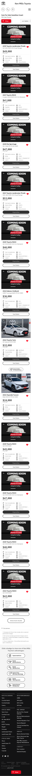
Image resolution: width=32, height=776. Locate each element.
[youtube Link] (5, 756)
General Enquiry (21, 751)
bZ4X (3, 722)
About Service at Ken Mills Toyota (23, 737)
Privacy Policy (13, 762)
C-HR (3, 717)
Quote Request (21, 723)
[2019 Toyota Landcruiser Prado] (16, 34)
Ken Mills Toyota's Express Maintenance (23, 741)
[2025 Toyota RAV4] (16, 230)
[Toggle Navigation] (29, 9)
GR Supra (19, 700)
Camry (3, 705)
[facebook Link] (3, 756)
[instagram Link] (8, 756)
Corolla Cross (6, 714)
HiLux (3, 741)
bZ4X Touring (5, 724)
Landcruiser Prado (7, 731)
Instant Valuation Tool (23, 720)
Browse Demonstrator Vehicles (23, 717)
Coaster (4, 750)
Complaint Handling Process (25, 762)
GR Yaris (19, 705)
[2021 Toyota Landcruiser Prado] (16, 181)
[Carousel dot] (13, 41)
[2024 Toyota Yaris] (16, 328)
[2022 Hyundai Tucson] (16, 383)
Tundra (4, 748)
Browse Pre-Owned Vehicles (22, 713)
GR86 (18, 698)
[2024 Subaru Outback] (16, 279)
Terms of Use (18, 762)
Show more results (16, 620)
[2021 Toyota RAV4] (16, 83)
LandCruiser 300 (6, 734)
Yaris (3, 698)
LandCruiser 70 (6, 743)
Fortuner (4, 729)
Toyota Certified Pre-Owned (23, 726)
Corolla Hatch (6, 700)
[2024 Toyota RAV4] (16, 579)
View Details (16, 69)
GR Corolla (20, 703)
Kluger (3, 727)
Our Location (20, 749)
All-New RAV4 (6, 719)
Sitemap (9, 762)
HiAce (3, 746)
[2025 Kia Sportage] (16, 132)
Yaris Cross (5, 712)
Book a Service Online (23, 734)
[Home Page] (7, 3)
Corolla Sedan (6, 703)
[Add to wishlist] (27, 47)
